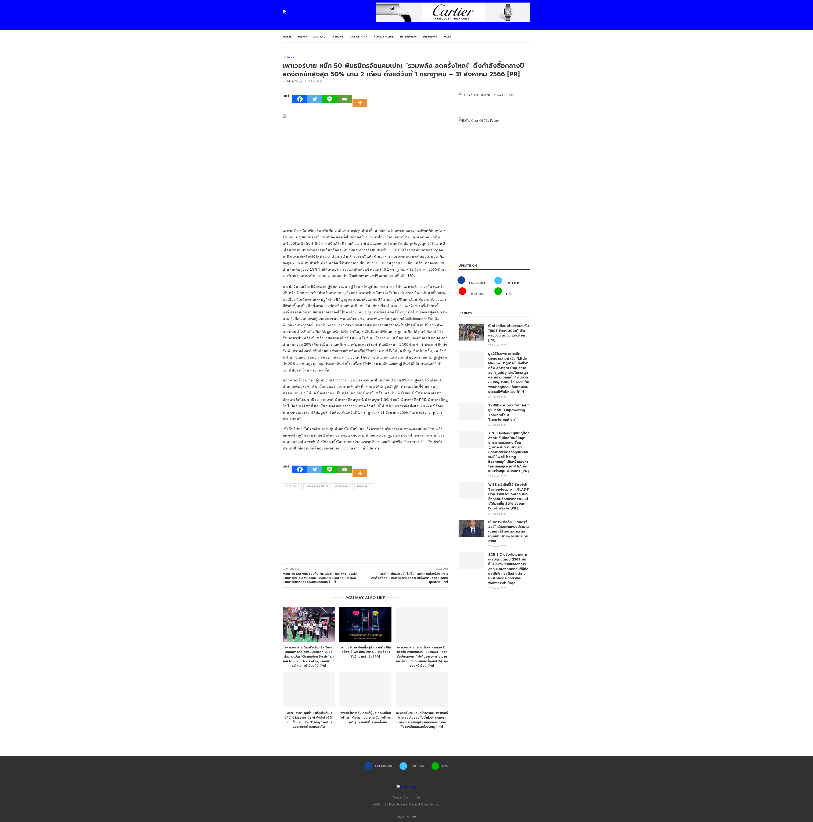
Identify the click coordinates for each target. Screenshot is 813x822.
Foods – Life (384, 36)
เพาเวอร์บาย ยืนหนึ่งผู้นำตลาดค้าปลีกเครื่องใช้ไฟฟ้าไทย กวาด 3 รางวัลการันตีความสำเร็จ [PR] (365, 652)
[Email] (344, 99)
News (302, 36)
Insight (337, 36)
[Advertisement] (365, 527)
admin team (294, 81)
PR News (430, 36)
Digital (319, 36)
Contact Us (400, 797)
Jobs (447, 36)
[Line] (329, 99)
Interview (408, 36)
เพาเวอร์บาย (363, 486)
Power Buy (292, 486)
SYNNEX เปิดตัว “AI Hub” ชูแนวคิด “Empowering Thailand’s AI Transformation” (508, 412)
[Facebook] (299, 99)
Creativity (358, 36)
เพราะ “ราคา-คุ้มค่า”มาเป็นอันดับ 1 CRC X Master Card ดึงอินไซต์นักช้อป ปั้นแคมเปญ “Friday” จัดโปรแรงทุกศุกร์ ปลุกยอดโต (308, 720)
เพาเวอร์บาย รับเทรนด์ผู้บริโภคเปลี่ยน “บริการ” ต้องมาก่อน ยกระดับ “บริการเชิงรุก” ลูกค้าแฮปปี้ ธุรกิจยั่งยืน (365, 717)
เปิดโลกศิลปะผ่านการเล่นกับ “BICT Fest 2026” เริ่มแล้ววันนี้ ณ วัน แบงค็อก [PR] (508, 333)
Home (287, 36)
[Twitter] (314, 99)
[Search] (528, 36)
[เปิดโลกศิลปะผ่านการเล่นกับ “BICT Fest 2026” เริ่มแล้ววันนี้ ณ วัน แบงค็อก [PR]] (471, 332)
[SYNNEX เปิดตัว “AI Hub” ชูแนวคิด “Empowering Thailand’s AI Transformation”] (471, 411)
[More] (361, 99)
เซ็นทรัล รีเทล (342, 486)
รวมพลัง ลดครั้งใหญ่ (317, 486)
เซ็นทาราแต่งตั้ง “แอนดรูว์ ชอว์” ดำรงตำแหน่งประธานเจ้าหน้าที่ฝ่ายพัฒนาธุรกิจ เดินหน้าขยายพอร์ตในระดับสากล (508, 532)
